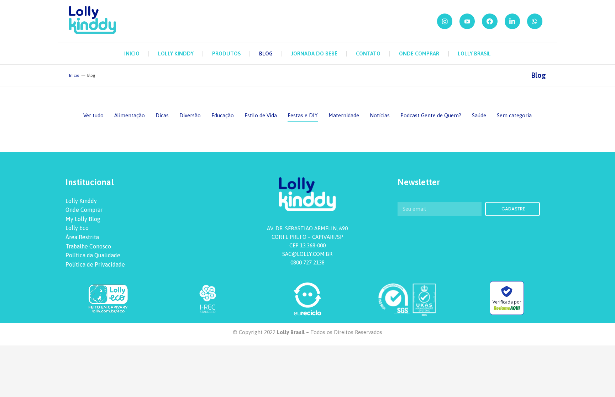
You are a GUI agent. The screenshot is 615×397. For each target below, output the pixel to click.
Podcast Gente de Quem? (430, 115)
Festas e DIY (303, 115)
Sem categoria (514, 115)
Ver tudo (93, 115)
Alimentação (129, 115)
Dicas (162, 115)
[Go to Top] (604, 386)
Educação (222, 115)
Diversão (190, 115)
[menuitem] (132, 54)
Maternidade (343, 115)
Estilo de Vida (261, 115)
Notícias (380, 115)
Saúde (479, 115)
